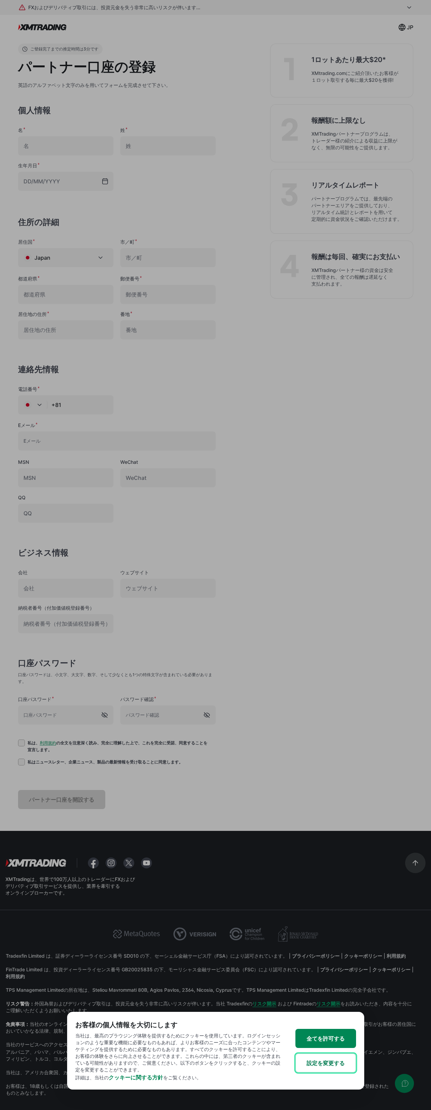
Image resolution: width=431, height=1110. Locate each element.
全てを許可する (326, 1038)
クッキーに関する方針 (136, 1077)
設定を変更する (326, 1063)
